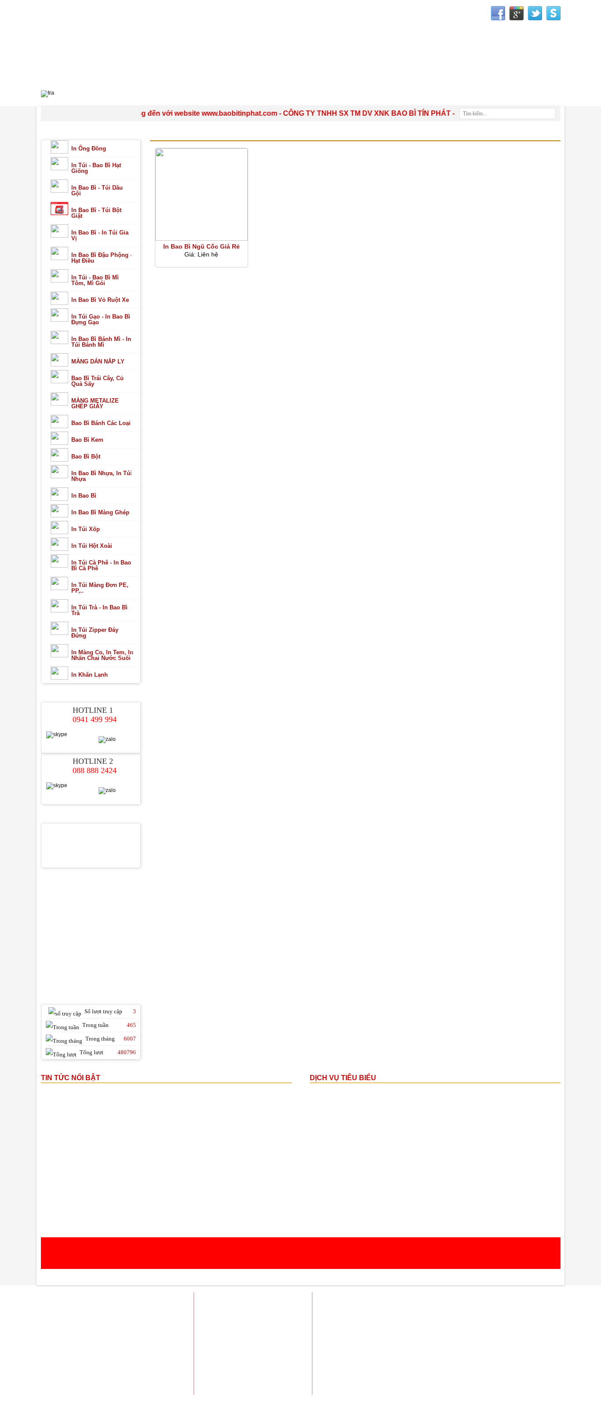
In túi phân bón (463, 1333)
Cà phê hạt (476, 1361)
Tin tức (493, 1300)
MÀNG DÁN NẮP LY (98, 361)
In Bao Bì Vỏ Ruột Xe (100, 300)
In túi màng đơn (540, 1322)
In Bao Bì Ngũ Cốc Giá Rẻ (201, 246)
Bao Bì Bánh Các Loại (101, 423)
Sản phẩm (434, 1300)
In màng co (500, 1322)
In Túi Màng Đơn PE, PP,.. (99, 588)
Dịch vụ (465, 1300)
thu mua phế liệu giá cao (407, 1333)
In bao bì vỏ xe (405, 1344)
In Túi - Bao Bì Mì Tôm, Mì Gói (95, 280)
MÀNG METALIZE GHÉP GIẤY (95, 403)
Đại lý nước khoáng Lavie (528, 1361)
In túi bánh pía (461, 1322)
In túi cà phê (498, 1344)
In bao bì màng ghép (424, 1311)
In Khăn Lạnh (89, 674)
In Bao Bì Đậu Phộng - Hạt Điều (101, 258)
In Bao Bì (83, 495)
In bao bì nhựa (542, 1311)
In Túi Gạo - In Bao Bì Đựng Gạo (100, 319)
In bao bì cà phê (540, 1333)
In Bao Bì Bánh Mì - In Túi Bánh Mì (101, 342)
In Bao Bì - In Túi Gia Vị (99, 235)
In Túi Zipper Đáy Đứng (94, 633)
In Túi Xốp (85, 529)
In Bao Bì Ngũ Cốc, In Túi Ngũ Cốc (221, 134)
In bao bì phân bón (453, 1344)
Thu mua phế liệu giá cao (478, 1355)
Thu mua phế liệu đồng (412, 1355)
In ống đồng (502, 1311)
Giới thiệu (401, 1300)
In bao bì (381, 1311)
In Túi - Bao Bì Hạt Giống (96, 168)
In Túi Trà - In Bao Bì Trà (99, 610)
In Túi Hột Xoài (91, 546)
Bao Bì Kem (87, 439)
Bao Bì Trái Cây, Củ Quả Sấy (97, 381)
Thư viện (434, 97)
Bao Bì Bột (85, 456)
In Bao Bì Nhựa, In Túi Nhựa (101, 476)
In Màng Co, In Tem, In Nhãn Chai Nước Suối (102, 655)
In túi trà (426, 1322)
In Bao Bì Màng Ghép (100, 512)
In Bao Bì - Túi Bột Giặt (96, 213)
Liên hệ (551, 1300)
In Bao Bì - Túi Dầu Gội (97, 190)
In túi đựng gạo (389, 1322)
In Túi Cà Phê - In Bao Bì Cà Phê (101, 565)
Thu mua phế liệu (539, 1355)
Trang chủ (368, 1300)
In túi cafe (468, 1311)
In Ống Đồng (88, 148)
